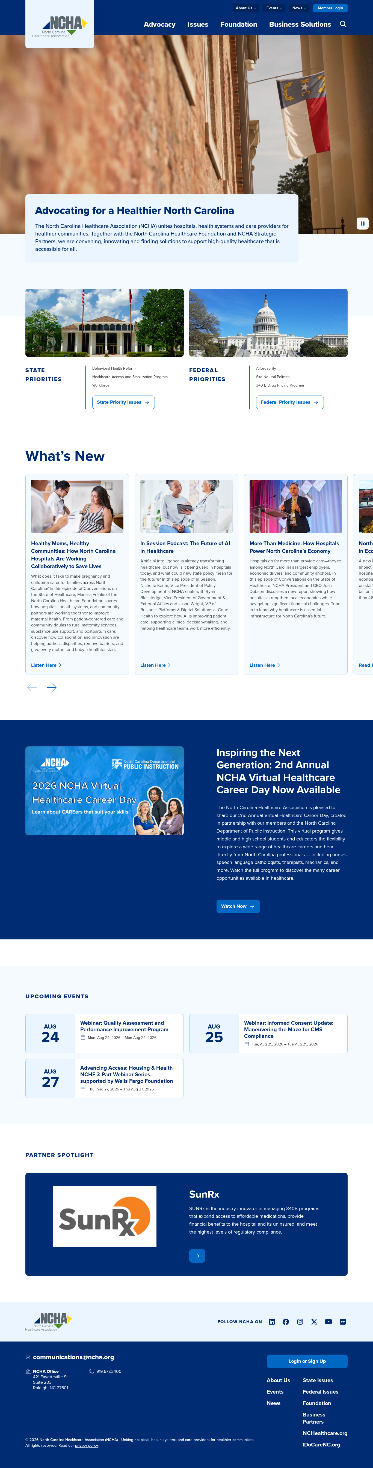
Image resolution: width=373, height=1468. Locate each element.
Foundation (238, 24)
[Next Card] (51, 687)
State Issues (318, 1380)
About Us (244, 8)
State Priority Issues (119, 402)
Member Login (330, 8)
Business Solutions (300, 24)
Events (272, 8)
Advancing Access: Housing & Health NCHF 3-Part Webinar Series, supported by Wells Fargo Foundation (126, 1074)
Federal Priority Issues (285, 402)
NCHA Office (46, 1371)
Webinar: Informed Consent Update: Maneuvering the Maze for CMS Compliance (288, 1029)
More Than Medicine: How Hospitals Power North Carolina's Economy (294, 547)
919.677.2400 (109, 1371)
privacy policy (86, 1445)
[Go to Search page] (343, 22)
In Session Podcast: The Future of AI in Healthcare (185, 547)
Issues (198, 24)
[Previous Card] (32, 687)
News (297, 8)
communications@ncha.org (73, 1357)
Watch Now (234, 906)
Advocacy (160, 24)
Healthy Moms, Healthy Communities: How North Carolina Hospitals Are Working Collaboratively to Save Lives (73, 554)
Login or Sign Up (307, 1361)
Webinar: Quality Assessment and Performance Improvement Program (124, 1026)
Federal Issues (321, 1392)
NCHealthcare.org (325, 1433)
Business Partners (314, 1418)
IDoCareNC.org (321, 1444)
